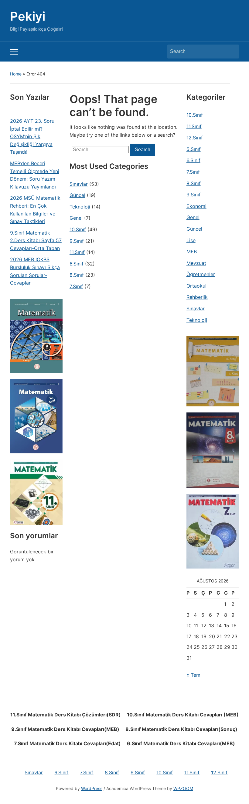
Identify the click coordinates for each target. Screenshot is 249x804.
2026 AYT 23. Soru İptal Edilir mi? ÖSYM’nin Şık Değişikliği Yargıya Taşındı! (32, 136)
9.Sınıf (77, 241)
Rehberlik (197, 297)
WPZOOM (183, 788)
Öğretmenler (200, 274)
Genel (76, 218)
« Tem (193, 675)
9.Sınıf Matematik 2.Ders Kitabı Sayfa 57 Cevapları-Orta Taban (36, 240)
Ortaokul (196, 286)
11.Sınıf (77, 252)
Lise (191, 240)
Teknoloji (80, 207)
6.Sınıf (77, 264)
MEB (191, 252)
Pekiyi (27, 16)
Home (16, 73)
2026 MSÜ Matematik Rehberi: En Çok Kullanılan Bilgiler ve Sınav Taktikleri (35, 209)
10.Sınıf (78, 229)
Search (231, 51)
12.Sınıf (194, 138)
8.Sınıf (77, 275)
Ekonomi (196, 206)
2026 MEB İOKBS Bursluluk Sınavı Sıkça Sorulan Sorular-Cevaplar (35, 271)
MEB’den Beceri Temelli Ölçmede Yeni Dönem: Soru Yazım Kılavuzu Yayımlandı (34, 175)
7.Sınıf (76, 286)
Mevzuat (196, 263)
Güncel (77, 195)
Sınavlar (79, 184)
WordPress (91, 788)
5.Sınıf (193, 149)
